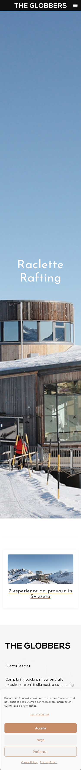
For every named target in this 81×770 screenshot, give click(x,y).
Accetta (40, 728)
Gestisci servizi (39, 714)
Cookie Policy (29, 762)
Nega (40, 740)
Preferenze (40, 752)
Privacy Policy (48, 762)
